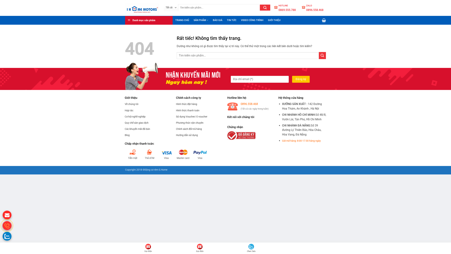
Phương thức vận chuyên (189, 122)
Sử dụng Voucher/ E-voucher (191, 116)
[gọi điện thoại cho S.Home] (7, 225)
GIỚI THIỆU (274, 20)
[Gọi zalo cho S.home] (7, 236)
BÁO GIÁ (217, 20)
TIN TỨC (231, 20)
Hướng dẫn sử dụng (187, 135)
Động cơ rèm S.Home (155, 169)
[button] (324, 20)
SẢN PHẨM (200, 20)
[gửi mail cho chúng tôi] (7, 215)
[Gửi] (265, 7)
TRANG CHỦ (182, 20)
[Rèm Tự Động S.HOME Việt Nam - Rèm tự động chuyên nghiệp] (142, 8)
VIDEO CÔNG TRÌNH (252, 20)
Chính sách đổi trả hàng (189, 129)
